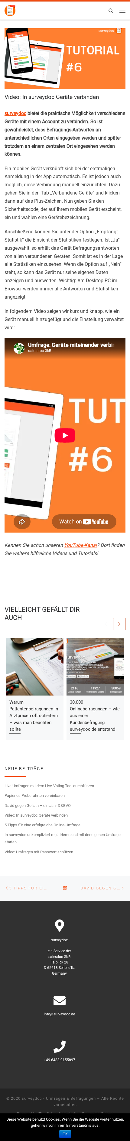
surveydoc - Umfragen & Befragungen (59, 1098)
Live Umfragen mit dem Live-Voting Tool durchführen (49, 786)
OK (65, 1134)
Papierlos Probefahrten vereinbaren (35, 795)
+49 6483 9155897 (59, 1060)
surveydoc (15, 113)
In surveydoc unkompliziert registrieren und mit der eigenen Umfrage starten (63, 838)
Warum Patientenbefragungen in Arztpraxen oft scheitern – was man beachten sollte (33, 715)
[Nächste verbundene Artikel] (119, 624)
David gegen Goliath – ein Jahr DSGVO (38, 805)
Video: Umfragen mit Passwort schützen (39, 852)
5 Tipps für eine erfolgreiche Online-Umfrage (42, 825)
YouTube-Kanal (80, 545)
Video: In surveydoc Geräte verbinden (36, 815)
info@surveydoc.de (59, 1014)
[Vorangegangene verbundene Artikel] (106, 624)
